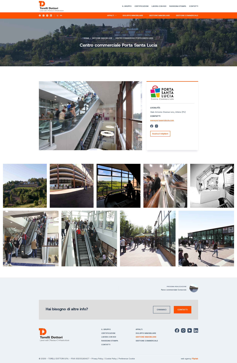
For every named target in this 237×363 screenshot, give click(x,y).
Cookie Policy (111, 358)
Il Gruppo (126, 6)
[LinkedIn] (51, 15)
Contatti (193, 6)
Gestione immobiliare (159, 15)
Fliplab (195, 358)
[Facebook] (40, 15)
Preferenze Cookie (127, 358)
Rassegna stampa (177, 6)
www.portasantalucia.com (162, 120)
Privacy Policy (97, 358)
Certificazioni (141, 6)
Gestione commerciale (187, 15)
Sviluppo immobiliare (133, 15)
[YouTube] (47, 15)
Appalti (110, 15)
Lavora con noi (159, 6)
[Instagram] (43, 15)
